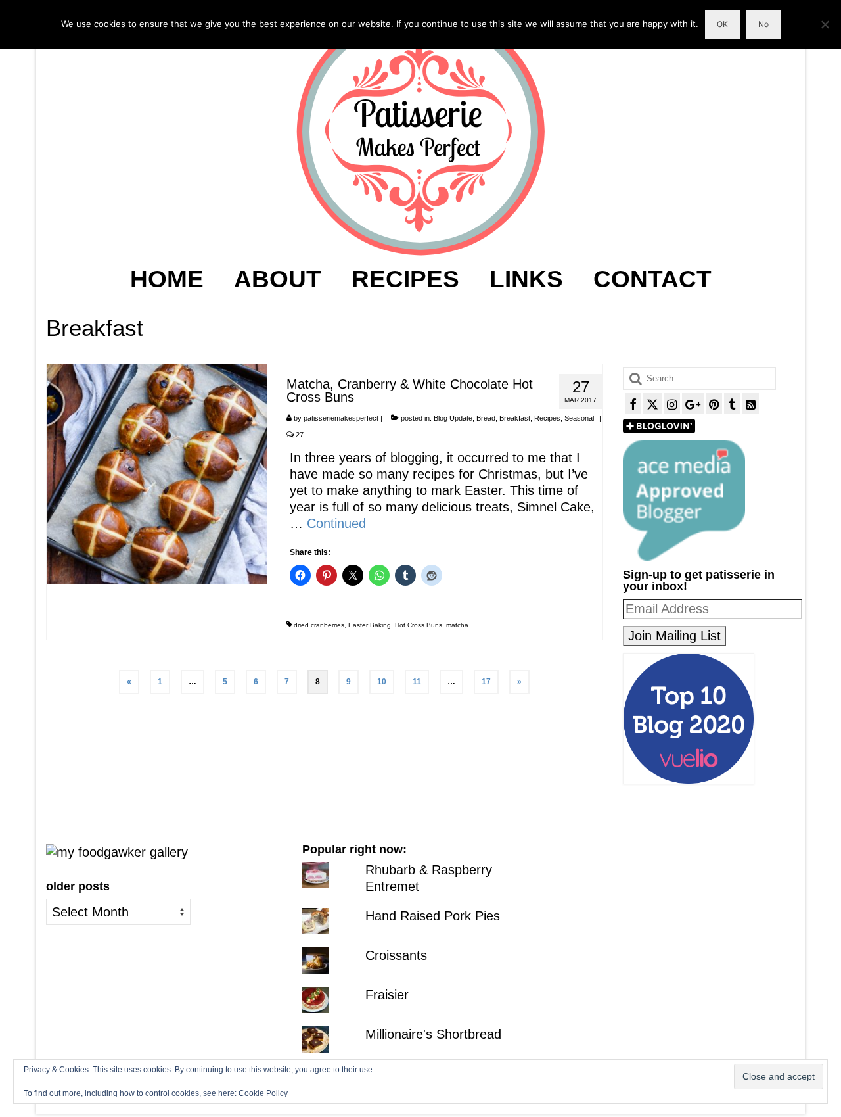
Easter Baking (369, 625)
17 (486, 681)
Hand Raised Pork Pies (432, 916)
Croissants (396, 955)
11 (417, 681)
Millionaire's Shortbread (433, 1034)
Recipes (547, 418)
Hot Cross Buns (418, 625)
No (763, 24)
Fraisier (387, 994)
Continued (336, 523)
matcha (457, 625)
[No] (824, 24)
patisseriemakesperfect (341, 418)
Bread (485, 418)
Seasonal (579, 418)
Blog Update (453, 418)
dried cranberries (319, 625)
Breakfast (514, 418)
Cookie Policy (263, 1093)
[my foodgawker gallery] (117, 851)
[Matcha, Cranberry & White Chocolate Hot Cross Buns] (157, 473)
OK (722, 24)
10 (381, 681)
